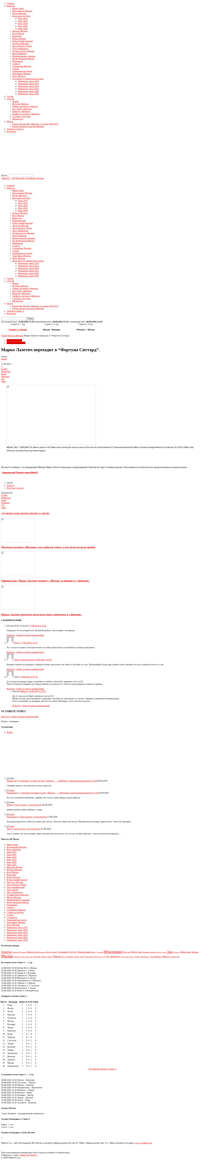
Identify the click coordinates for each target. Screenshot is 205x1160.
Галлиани (62, 952)
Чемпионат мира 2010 (28, 81)
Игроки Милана (20, 31)
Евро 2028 (23, 28)
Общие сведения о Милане (25, 106)
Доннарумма (84, 952)
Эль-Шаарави (155, 957)
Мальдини (186, 952)
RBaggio (24, 691)
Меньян (195, 952)
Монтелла (29, 957)
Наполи (44, 957)
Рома (82, 957)
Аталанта (23, 952)
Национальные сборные (23, 56)
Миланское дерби (19, 957)
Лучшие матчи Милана (23, 51)
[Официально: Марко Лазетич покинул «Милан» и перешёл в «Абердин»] (17, 575)
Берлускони (51, 952)
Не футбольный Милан (23, 58)
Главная (10, 3)
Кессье (159, 952)
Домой (4, 335)
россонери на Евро (21, 16)
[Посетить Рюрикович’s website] (10, 790)
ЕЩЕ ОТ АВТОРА (41, 513)
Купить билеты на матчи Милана (28, 126)
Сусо (103, 957)
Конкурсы (17, 36)
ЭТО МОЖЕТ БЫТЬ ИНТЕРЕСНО (17, 513)
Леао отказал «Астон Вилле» (28, 805)
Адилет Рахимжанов (24, 660)
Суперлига (12, 917)
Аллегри (6, 951)
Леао (170, 952)
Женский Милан (14, 867)
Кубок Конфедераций (22, 41)
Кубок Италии (19, 38)
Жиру (93, 952)
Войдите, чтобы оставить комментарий (25, 635)
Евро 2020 (23, 23)
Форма (15, 101)
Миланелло (17, 119)
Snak (9, 829)
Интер (134, 952)
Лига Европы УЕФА (22, 46)
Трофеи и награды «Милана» (26, 114)
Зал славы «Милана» (22, 109)
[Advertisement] (84, 154)
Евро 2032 (11, 865)
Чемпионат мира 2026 (28, 91)
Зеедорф (99, 952)
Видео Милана (19, 13)
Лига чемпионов (20, 48)
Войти (10, 732)
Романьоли (88, 957)
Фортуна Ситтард (15, 488)
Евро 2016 (23, 21)
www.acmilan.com (143, 1143)
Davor (17, 643)
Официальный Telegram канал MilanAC (20, 472)
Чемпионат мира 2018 (28, 86)
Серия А (16, 64)
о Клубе (10, 99)
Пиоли (57, 956)
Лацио (164, 952)
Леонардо (176, 952)
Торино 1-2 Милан (18, 329)
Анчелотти (16, 952)
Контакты (11, 131)
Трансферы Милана (21, 74)
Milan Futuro (18, 8)
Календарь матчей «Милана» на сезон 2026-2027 (35, 124)
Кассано (153, 952)
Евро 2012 (23, 18)
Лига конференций (16, 887)
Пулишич (69, 957)
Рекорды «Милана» (21, 111)
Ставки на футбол (15, 912)
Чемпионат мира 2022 (28, 89)
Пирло (63, 957)
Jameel (4, 359)
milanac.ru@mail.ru (28, 1155)
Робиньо (76, 957)
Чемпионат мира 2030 (28, 94)
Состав (10, 96)
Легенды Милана (20, 43)
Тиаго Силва (124, 957)
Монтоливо (37, 957)
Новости (11, 6)
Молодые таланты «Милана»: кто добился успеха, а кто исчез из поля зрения (48, 547)
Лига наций (12, 890)
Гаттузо (72, 952)
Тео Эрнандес (113, 956)
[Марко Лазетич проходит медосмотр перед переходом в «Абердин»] (17, 609)
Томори (132, 957)
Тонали (137, 957)
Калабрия (146, 952)
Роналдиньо (97, 957)
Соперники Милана (21, 66)
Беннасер (42, 952)
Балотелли (32, 952)
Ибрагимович (113, 952)
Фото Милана (18, 76)
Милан (7, 956)
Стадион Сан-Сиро (21, 116)
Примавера (17, 61)
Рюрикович (12, 793)
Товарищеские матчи (22, 71)
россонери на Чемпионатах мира (28, 79)
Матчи (10, 121)
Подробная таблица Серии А (102, 1069)
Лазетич (10, 485)
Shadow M (11, 781)
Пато (50, 956)
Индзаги (127, 952)
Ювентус (166, 956)
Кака (140, 952)
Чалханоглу (145, 957)
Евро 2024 (23, 26)
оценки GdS (175, 957)
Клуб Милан (18, 33)
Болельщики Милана (22, 11)
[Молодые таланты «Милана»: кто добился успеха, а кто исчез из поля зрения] (17, 542)
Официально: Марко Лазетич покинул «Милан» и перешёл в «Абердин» (45, 580)
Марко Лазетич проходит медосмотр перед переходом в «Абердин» (41, 614)
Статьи (15, 69)
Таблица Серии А (15, 129)
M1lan (9, 805)
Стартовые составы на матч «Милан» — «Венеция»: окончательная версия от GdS (58, 781)
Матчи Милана (19, 53)
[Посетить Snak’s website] (10, 826)
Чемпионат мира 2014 (28, 84)
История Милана (20, 104)
